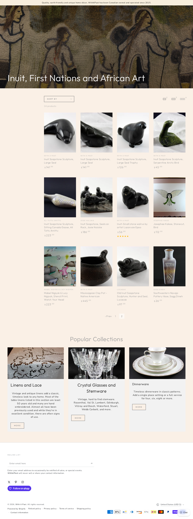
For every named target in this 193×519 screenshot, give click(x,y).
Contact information (19, 512)
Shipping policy (84, 508)
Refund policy (34, 508)
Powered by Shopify (16, 509)
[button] (168, 10)
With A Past (20, 504)
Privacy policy (50, 508)
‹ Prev (108, 316)
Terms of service (66, 508)
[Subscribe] (92, 463)
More (17, 425)
